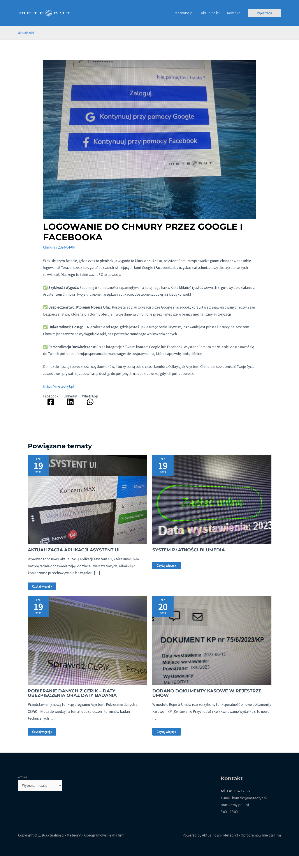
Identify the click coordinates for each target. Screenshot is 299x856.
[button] (264, 13)
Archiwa (23, 777)
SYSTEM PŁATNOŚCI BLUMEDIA (188, 549)
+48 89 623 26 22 (238, 791)
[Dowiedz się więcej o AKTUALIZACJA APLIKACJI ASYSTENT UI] (87, 498)
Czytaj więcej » (42, 586)
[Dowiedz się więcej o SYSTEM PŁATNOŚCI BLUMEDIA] (211, 498)
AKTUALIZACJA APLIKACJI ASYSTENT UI (74, 549)
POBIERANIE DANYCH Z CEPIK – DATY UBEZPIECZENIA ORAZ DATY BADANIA (72, 693)
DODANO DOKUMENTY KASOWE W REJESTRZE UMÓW (206, 693)
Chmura (49, 247)
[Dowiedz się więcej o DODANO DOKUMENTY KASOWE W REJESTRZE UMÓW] (211, 639)
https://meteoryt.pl (58, 386)
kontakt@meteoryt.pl (249, 798)
